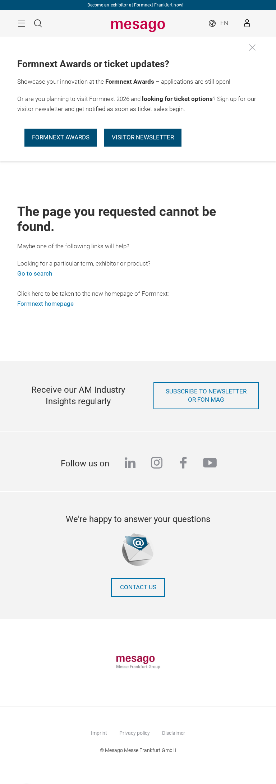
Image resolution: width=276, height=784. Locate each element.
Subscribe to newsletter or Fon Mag (206, 395)
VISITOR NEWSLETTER (143, 137)
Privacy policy (134, 733)
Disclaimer (173, 733)
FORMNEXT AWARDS (60, 137)
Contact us (138, 587)
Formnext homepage (45, 303)
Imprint (99, 733)
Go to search (34, 273)
